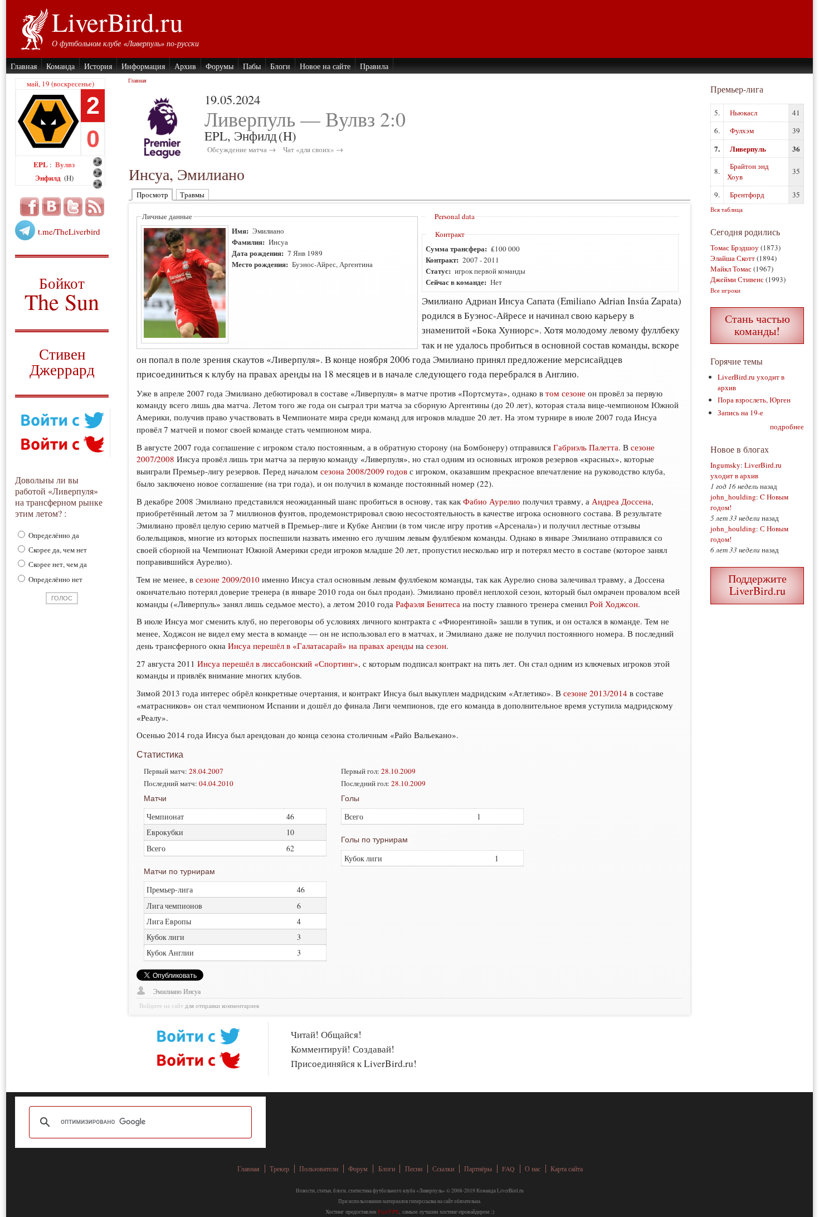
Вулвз (65, 164)
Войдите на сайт (161, 1006)
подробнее (787, 426)
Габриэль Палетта (585, 447)
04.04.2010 (216, 783)
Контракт (450, 234)
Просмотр (152, 195)
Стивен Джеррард (62, 363)
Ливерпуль (748, 148)
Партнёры (478, 1169)
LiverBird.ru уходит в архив (746, 470)
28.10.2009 (398, 771)
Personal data (455, 216)
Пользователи (318, 1169)
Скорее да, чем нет (57, 550)
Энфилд (48, 177)
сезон (436, 645)
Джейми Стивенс (737, 279)
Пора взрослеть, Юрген (754, 400)
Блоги (280, 66)
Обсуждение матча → (241, 149)
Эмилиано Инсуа (177, 991)
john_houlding (733, 497)
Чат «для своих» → (313, 149)
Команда (60, 66)
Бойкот (62, 293)
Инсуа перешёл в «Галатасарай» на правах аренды (320, 645)
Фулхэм (742, 130)
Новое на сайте (325, 66)
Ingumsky (725, 465)
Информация (143, 66)
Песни (413, 1169)
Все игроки (725, 290)
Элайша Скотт (732, 258)
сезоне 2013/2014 (595, 693)
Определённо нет (54, 579)
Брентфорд (747, 195)
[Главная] (33, 28)
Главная (24, 66)
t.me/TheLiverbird (69, 231)
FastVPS (388, 1211)
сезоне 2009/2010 (228, 579)
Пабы (252, 66)
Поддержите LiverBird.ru (757, 584)
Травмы (192, 195)
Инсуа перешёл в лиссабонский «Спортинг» (277, 663)
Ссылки (443, 1169)
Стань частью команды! (757, 324)
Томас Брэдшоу (734, 248)
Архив (185, 66)
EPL (41, 164)
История (98, 66)
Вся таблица (726, 209)
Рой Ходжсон (613, 603)
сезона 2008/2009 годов (363, 471)
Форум (358, 1169)
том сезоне (565, 393)
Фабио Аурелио (491, 501)
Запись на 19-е (740, 413)
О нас (532, 1169)
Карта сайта (566, 1169)
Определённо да (53, 535)
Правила (374, 66)
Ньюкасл (743, 113)
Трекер (279, 1169)
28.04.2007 (206, 771)
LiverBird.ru (117, 21)
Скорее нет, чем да (57, 564)
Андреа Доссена (621, 501)
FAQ (508, 1169)
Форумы (219, 66)
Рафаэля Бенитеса (428, 603)
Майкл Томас (731, 269)
